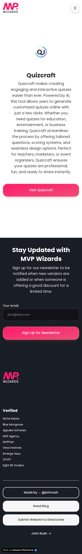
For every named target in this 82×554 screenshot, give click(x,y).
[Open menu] (75, 8)
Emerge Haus (11, 454)
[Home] (11, 8)
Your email (10, 305)
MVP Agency (11, 436)
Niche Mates (11, 418)
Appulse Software (14, 430)
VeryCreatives (12, 448)
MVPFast (8, 442)
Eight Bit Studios (13, 465)
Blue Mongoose (13, 424)
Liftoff (7, 459)
